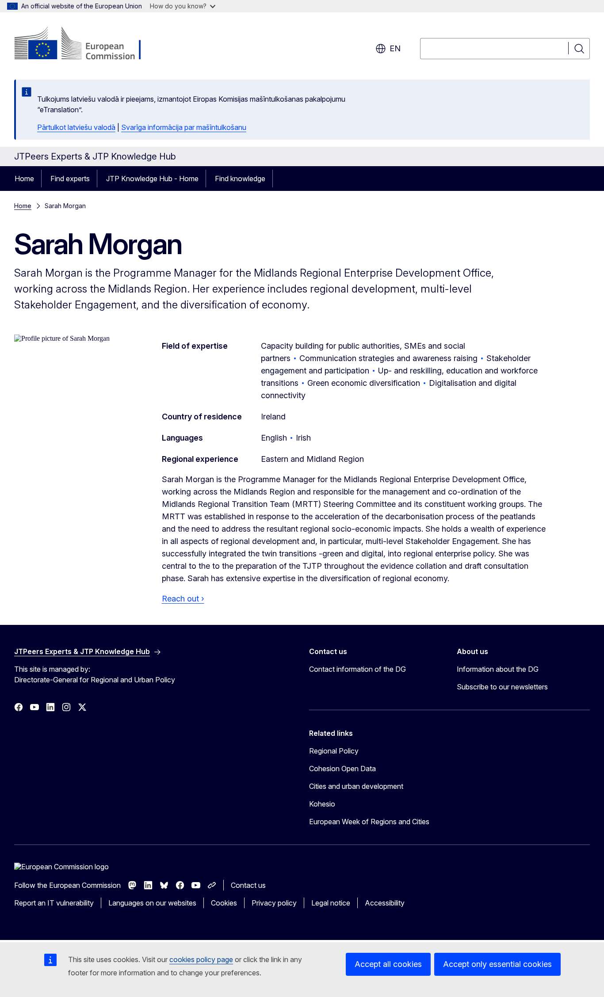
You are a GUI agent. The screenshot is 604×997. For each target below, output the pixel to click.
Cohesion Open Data (342, 768)
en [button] (395, 48)
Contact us (248, 885)
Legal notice (330, 902)
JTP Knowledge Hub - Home (152, 178)
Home (24, 178)
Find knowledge (240, 178)
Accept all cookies (388, 964)
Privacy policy (274, 902)
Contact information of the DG (357, 669)
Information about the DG (498, 669)
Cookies (224, 902)
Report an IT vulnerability (54, 902)
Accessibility (385, 902)
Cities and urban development (356, 786)
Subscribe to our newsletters (502, 686)
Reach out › (183, 598)
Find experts (70, 178)
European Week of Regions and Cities (369, 821)
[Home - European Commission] (85, 44)
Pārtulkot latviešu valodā (76, 127)
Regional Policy (334, 750)
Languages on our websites (152, 902)
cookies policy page (201, 959)
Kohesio (322, 803)
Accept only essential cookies (497, 964)
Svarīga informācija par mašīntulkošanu (183, 127)
